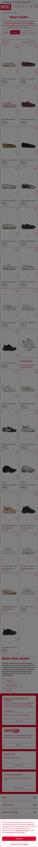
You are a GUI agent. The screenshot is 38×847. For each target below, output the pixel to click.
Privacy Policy (9, 832)
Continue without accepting (19, 844)
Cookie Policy (20, 832)
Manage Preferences (22, 830)
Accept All (19, 838)
